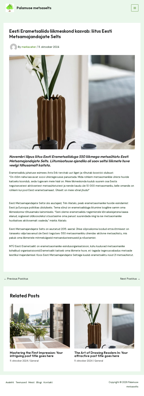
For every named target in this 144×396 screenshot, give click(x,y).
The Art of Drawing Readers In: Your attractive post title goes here (101, 354)
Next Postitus (130, 279)
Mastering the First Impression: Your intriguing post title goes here (36, 354)
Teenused (21, 382)
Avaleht (10, 382)
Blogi (39, 382)
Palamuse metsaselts (34, 8)
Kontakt (48, 382)
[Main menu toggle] (134, 8)
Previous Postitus (16, 279)
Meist (31, 382)
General (34, 360)
